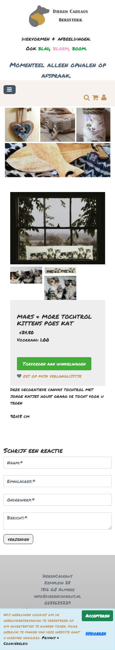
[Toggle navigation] (10, 89)
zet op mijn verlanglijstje (51, 376)
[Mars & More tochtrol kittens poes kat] (57, 228)
